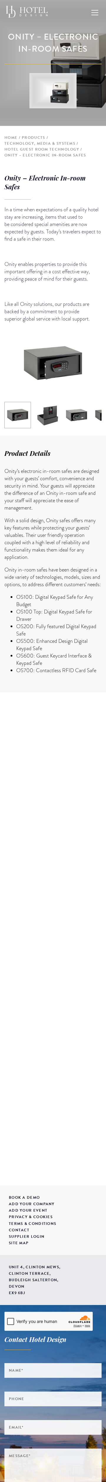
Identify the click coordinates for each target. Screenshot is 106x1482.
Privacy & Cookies (31, 1217)
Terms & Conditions (32, 1224)
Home (10, 138)
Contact (19, 1230)
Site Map (19, 1243)
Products (33, 138)
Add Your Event (28, 1210)
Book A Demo (24, 1198)
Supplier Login (26, 1237)
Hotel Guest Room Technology (41, 149)
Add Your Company (32, 1204)
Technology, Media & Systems (39, 143)
